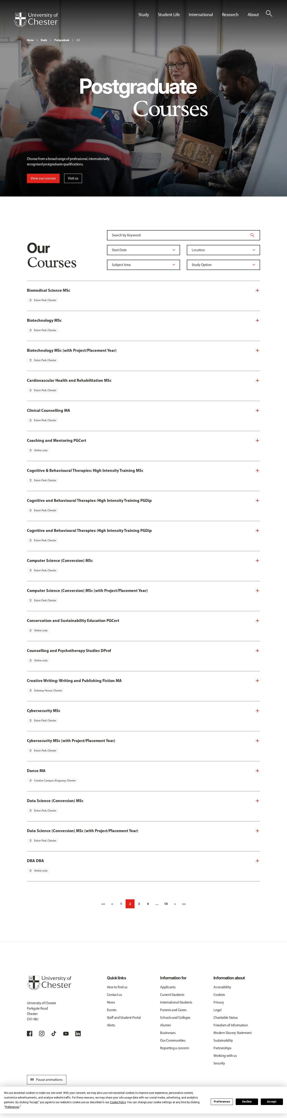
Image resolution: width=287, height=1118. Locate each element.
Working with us (225, 1055)
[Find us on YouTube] (66, 1033)
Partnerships (222, 1048)
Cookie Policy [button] (118, 1102)
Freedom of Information (230, 1025)
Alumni (165, 1025)
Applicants (167, 987)
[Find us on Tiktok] (54, 1033)
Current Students (172, 995)
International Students (176, 1002)
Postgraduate (61, 40)
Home (30, 40)
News (111, 1002)
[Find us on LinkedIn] (78, 1033)
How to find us (117, 987)
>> (184, 904)
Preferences (222, 1101)
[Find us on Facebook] (29, 1033)
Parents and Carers (173, 1010)
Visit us (73, 178)
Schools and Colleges (175, 1017)
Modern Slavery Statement (232, 1033)
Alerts (111, 1025)
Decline (247, 1101)
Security (219, 1063)
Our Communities (172, 1040)
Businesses (167, 1033)
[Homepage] (35, 20)
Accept (271, 1101)
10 (166, 904)
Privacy (218, 1002)
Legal (217, 1010)
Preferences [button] (12, 1107)
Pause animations (46, 1080)
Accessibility (222, 987)
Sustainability (223, 1040)
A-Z (78, 40)
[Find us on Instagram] (41, 1033)
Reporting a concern (174, 1048)
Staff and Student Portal (124, 1017)
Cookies (219, 995)
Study (44, 40)
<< (103, 904)
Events (111, 1010)
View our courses (43, 178)
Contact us (114, 995)
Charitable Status (225, 1017)
